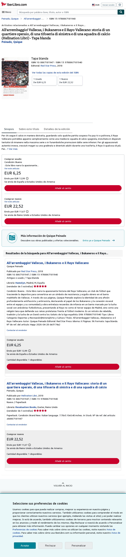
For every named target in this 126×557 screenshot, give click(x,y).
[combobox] (67, 12)
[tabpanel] (62, 142)
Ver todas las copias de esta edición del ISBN (55, 72)
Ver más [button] (13, 148)
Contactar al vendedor (17, 330)
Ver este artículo (11, 168)
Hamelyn (20, 282)
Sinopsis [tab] (9, 129)
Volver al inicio (63, 485)
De (39, 80)
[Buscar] (121, 12)
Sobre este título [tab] (29, 129)
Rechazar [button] (50, 545)
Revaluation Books (25, 407)
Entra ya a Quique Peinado (96, 240)
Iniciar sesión (109, 5)
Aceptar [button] (25, 545)
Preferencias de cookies (25, 529)
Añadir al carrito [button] (63, 188)
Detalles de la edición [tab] (57, 129)
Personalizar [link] (79, 545)
